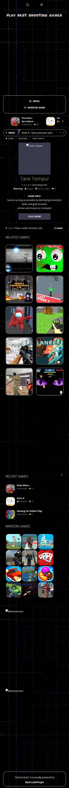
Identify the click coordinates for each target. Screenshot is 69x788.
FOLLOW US (41, 5)
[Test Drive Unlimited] (13, 573)
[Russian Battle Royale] (29, 557)
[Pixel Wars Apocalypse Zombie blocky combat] (10, 488)
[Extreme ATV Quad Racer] (45, 589)
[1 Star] (23, 185)
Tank (40, 228)
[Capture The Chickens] (13, 541)
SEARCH (28, 5)
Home (11, 138)
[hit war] (45, 541)
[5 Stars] (31, 185)
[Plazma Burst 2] (34, 15)
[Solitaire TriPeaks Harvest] (45, 557)
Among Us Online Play (34, 132)
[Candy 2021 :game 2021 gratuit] (45, 573)
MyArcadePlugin (34, 782)
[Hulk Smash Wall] (13, 589)
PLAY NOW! (34, 216)
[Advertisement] (34, 55)
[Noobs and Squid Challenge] (29, 541)
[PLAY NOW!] (15, 121)
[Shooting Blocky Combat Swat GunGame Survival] (29, 573)
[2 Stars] (25, 185)
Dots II (20, 498)
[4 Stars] (29, 185)
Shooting (22, 138)
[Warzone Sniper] (13, 557)
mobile (25, 228)
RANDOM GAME (36, 107)
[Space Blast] (29, 589)
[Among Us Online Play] (10, 514)
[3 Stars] (27, 185)
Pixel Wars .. (24, 485)
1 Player (17, 228)
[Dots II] (10, 501)
